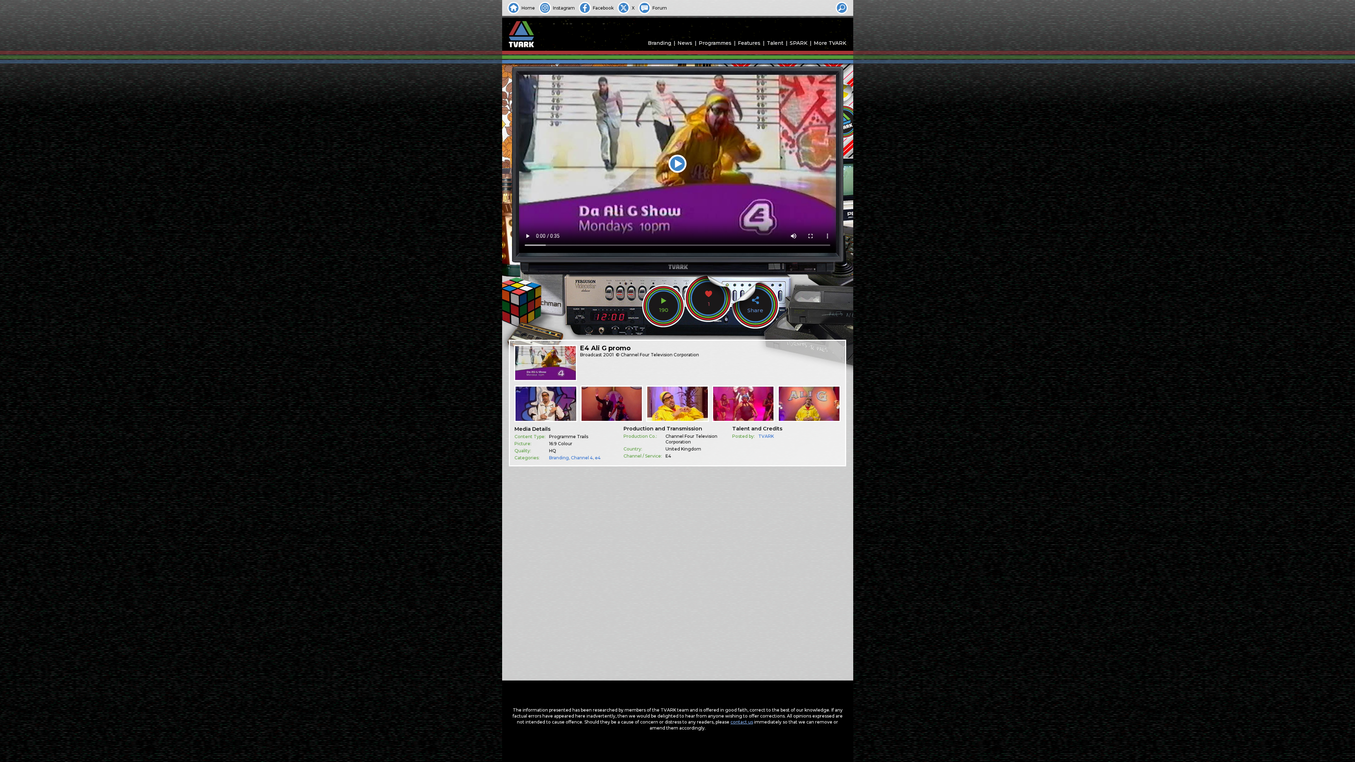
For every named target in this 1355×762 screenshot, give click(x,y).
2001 (608, 354)
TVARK (766, 436)
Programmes (715, 43)
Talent (775, 43)
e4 (598, 457)
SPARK (798, 43)
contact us (741, 722)
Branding (659, 43)
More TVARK (830, 43)
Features (749, 43)
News (685, 43)
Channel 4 (582, 457)
